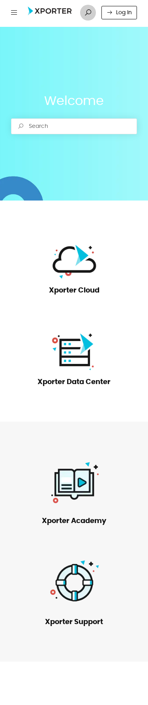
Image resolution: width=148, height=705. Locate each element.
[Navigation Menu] (14, 13)
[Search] (88, 13)
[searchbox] (74, 126)
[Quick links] (49, 13)
